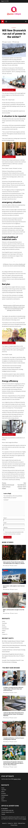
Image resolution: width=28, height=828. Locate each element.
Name (5, 517)
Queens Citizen (17, 779)
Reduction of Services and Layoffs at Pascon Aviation (8, 485)
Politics (4, 630)
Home (3, 621)
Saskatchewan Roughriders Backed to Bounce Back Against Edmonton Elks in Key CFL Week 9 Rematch (13, 655)
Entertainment (5, 628)
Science (5, 697)
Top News (4, 623)
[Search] (26, 21)
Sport (3, 632)
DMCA (15, 823)
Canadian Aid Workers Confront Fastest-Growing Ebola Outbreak (13, 738)
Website (5, 527)
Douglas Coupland (7, 41)
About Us (4, 823)
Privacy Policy (14, 825)
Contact (24, 818)
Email (5, 522)
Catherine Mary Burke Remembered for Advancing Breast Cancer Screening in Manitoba (13, 714)
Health (5, 672)
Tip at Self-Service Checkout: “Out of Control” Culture (21, 485)
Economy (14, 27)
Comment (6, 499)
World (3, 625)
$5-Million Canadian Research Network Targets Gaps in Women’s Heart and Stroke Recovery (13, 689)
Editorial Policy (21, 823)
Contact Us (4, 634)
